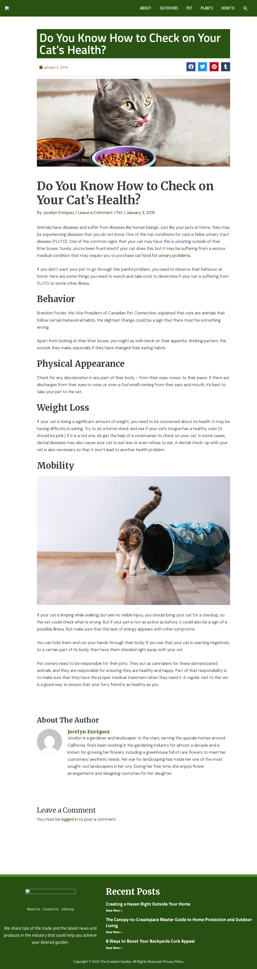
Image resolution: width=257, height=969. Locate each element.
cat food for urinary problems (162, 255)
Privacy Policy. (173, 961)
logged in (69, 819)
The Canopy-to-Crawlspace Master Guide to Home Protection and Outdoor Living (179, 922)
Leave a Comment (95, 212)
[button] (245, 8)
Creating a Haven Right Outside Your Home (148, 904)
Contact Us (51, 909)
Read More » (114, 910)
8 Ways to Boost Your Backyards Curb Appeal (150, 941)
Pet (119, 212)
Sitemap (67, 909)
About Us (33, 909)
